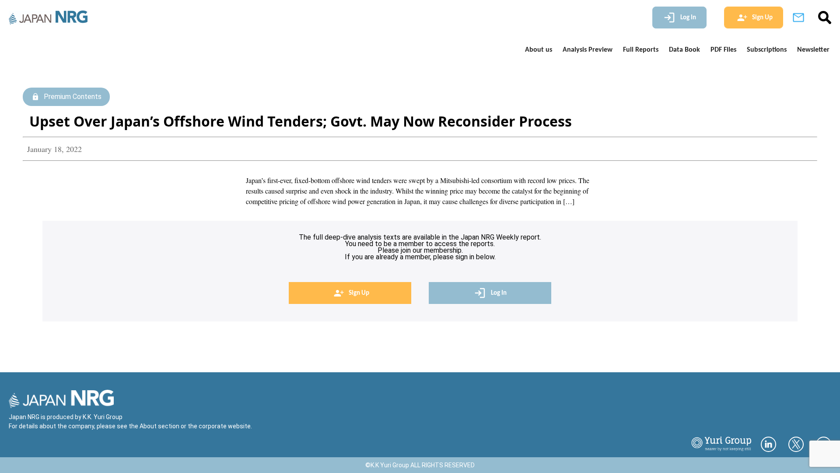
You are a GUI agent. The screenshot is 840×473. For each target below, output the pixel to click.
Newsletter (813, 49)
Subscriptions (767, 49)
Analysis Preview (587, 49)
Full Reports (640, 49)
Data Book (684, 49)
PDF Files (723, 49)
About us (538, 49)
